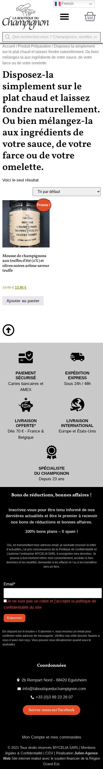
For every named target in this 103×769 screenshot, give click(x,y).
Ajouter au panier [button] (23, 301)
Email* (9, 584)
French (67, 3)
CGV (49, 753)
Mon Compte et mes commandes (51, 737)
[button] (64, 16)
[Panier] (90, 16)
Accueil (8, 46)
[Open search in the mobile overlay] (51, 37)
